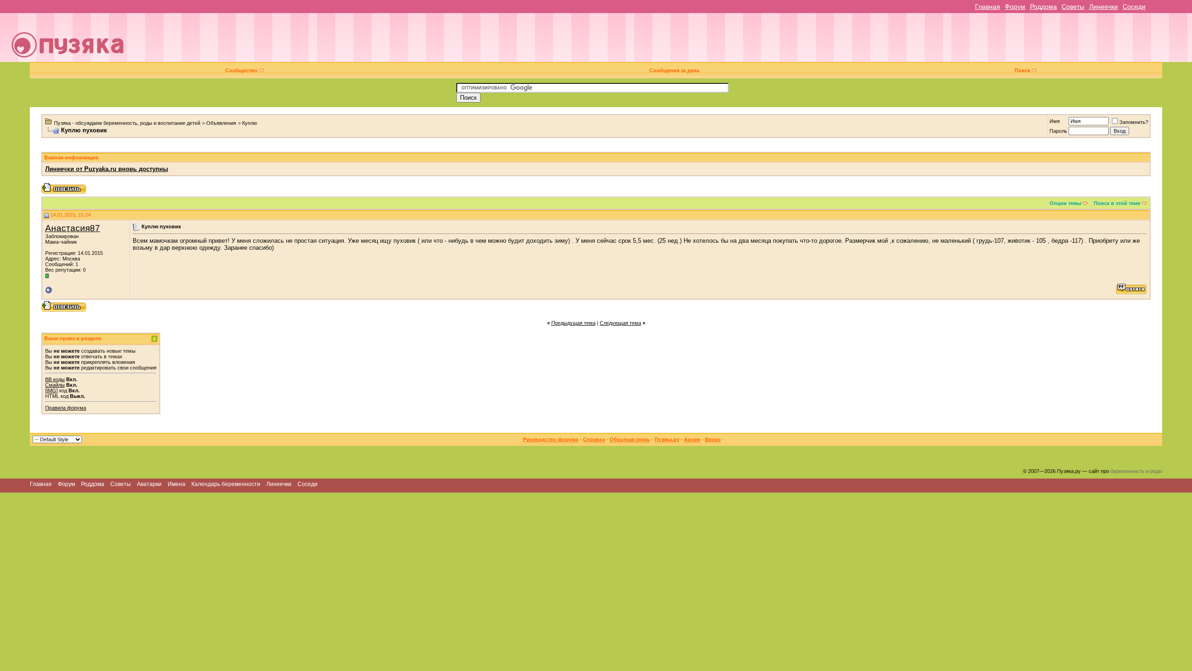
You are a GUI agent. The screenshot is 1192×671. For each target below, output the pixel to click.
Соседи (1134, 6)
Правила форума (65, 408)
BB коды (55, 379)
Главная (987, 6)
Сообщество (241, 70)
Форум (1015, 6)
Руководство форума (550, 439)
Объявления (221, 123)
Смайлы (55, 385)
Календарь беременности (225, 484)
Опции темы (1065, 203)
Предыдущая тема (573, 323)
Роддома (1043, 6)
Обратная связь (630, 439)
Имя (1055, 121)
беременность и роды (1136, 471)
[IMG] (51, 390)
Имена (176, 484)
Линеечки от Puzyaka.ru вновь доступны (106, 168)
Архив (692, 439)
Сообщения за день (675, 70)
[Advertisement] (659, 41)
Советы (1073, 6)
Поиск (1022, 70)
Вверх (713, 439)
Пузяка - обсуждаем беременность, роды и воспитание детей (127, 123)
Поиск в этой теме (1117, 203)
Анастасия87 (72, 228)
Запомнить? (1133, 122)
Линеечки (1103, 6)
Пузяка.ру (667, 439)
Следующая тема (620, 323)
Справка (594, 439)
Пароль (1058, 131)
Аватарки (149, 484)
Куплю (249, 123)
